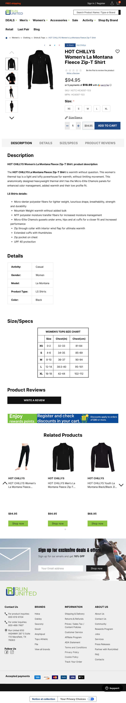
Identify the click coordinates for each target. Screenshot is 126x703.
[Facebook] (44, 45)
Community (100, 624)
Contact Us (100, 618)
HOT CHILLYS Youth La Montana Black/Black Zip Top (102, 485)
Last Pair (23, 29)
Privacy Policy (78, 652)
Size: (70, 101)
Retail (9, 29)
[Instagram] (12, 652)
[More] (16, 20)
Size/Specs (69, 143)
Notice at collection (43, 699)
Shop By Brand (108, 20)
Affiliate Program (73, 637)
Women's (39, 20)
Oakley (38, 618)
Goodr (38, 629)
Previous (12, 53)
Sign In (90, 3)
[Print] (50, 45)
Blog (37, 29)
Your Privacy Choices (73, 699)
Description (21, 143)
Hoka (37, 613)
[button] (88, 85)
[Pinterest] (59, 45)
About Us (99, 613)
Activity (88, 20)
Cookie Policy (78, 657)
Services (99, 639)
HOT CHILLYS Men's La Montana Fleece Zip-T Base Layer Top (61, 485)
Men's (24, 20)
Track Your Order (73, 661)
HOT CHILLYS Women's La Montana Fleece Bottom (22, 485)
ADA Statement (72, 642)
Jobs (97, 634)
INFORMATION (74, 606)
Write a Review (73, 73)
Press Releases (102, 644)
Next (12, 117)
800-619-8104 (15, 617)
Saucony (39, 624)
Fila (36, 644)
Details (45, 143)
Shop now (18, 523)
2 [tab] (65, 529)
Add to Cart (107, 125)
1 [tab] (60, 529)
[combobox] (96, 12)
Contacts (99, 659)
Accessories (58, 20)
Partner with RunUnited (106, 649)
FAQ (97, 654)
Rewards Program (104, 629)
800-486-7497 (16, 625)
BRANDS (40, 606)
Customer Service (74, 632)
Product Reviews (100, 143)
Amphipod (40, 634)
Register (101, 3)
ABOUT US (101, 606)
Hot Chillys (81, 45)
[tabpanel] (23, 484)
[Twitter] (55, 45)
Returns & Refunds (74, 618)
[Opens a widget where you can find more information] (112, 688)
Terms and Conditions (78, 647)
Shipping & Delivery (75, 613)
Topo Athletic (41, 639)
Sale (75, 20)
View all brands (42, 649)
